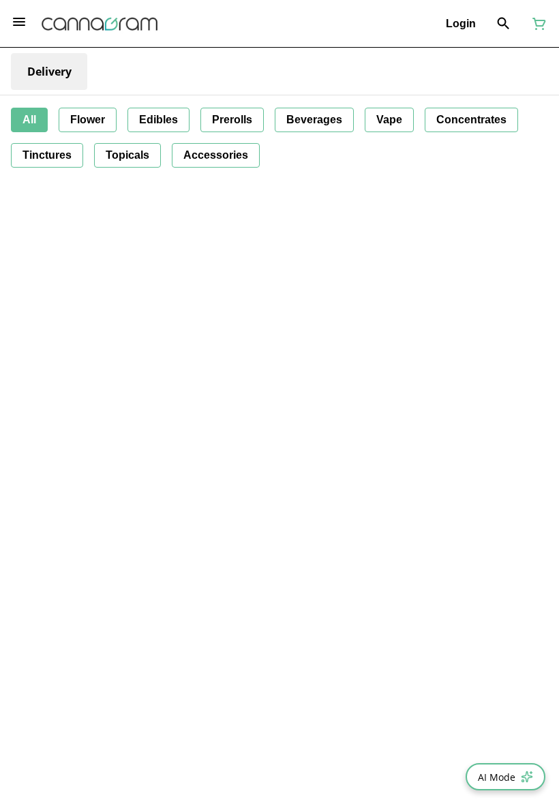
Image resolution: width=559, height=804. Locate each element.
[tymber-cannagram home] (99, 24)
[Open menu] (19, 22)
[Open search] (503, 24)
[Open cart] (536, 24)
